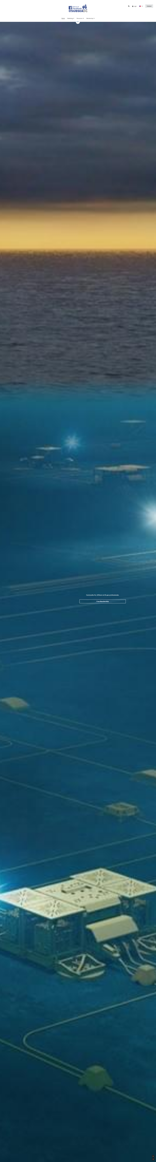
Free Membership (103, 601)
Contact (149, 6)
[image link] (78, 8)
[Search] (128, 6)
